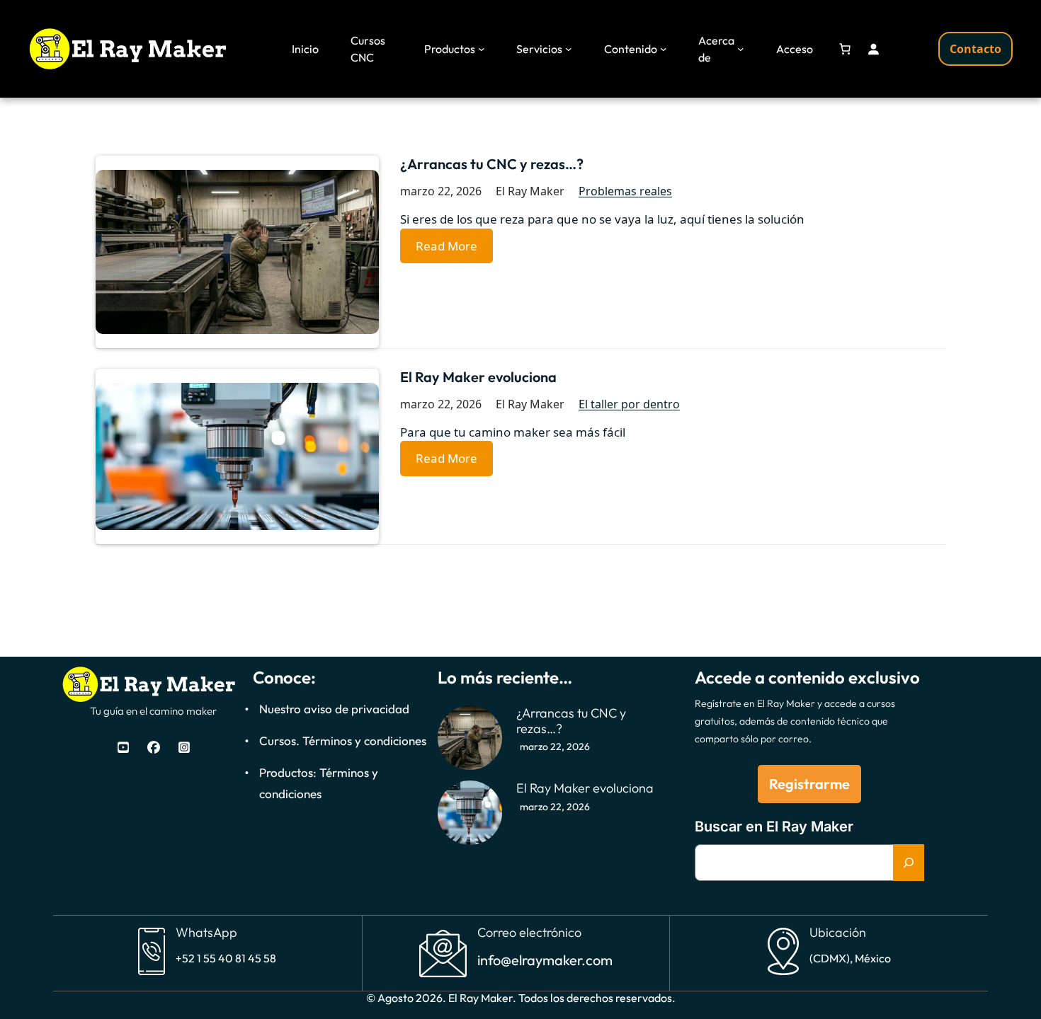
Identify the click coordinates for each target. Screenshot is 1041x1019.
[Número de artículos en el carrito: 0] (845, 49)
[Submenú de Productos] (481, 48)
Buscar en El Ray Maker (774, 826)
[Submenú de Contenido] (663, 48)
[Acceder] (873, 49)
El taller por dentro (629, 404)
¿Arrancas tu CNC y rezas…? (492, 164)
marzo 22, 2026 (555, 746)
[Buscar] (908, 862)
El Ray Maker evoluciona (478, 377)
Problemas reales (625, 191)
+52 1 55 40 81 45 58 (226, 958)
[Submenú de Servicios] (568, 48)
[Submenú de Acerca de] (740, 48)
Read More (446, 246)
